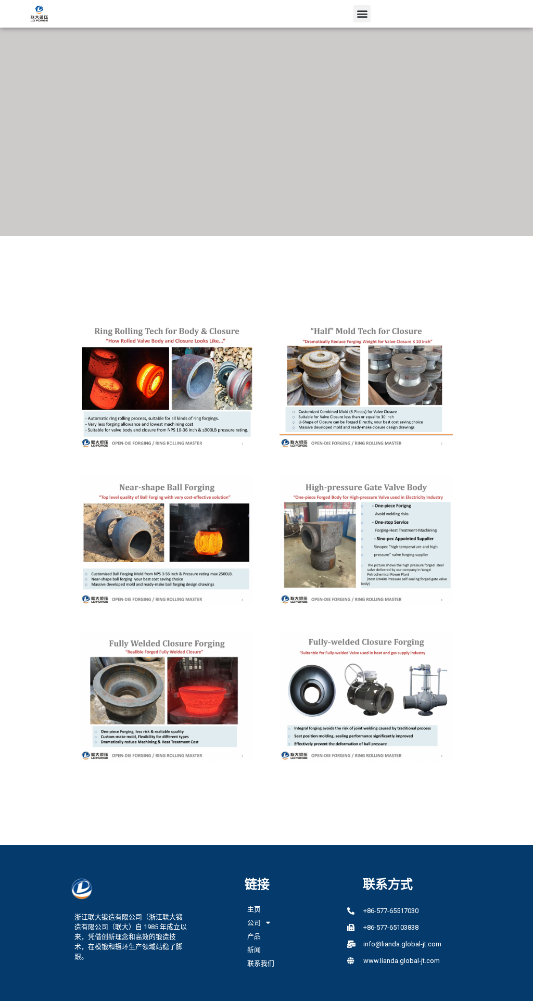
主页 (254, 909)
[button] (362, 13)
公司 (254, 923)
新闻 (254, 950)
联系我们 (260, 963)
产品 (254, 936)
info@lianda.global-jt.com (402, 944)
